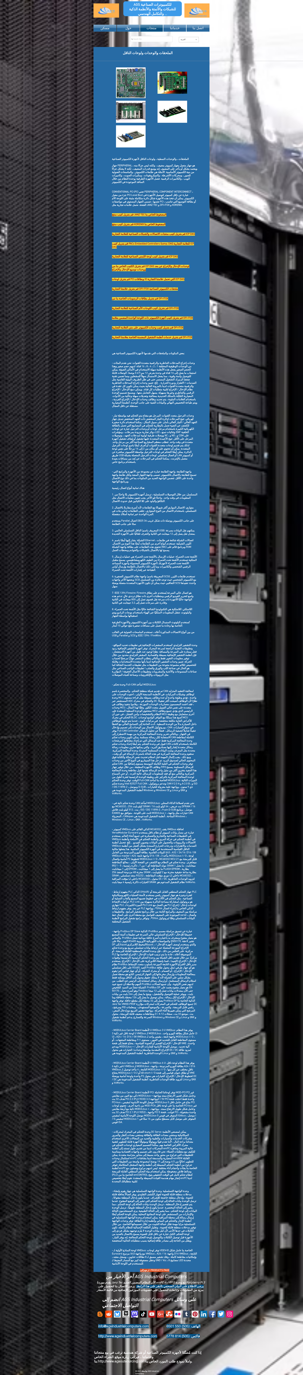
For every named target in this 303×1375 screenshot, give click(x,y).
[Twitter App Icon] (221, 1314)
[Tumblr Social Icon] (186, 1314)
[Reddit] (108, 1314)
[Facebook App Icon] (212, 1314)
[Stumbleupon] (169, 1314)
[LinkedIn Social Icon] (203, 1314)
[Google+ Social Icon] (160, 1314)
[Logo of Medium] (126, 1314)
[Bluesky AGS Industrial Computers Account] (117, 1314)
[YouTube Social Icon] (151, 1314)
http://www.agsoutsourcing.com (121, 1361)
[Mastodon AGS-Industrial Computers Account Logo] (134, 1314)
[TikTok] (143, 1314)
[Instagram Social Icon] (229, 1314)
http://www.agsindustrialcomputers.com (127, 1336)
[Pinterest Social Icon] (195, 1314)
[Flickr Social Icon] (177, 1314)
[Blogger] (100, 1314)
